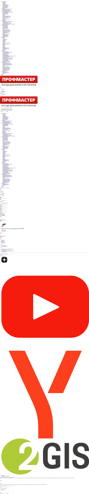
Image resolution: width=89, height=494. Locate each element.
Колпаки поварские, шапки (6, 72)
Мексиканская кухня (5, 27)
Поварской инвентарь (5, 6)
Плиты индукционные (5, 59)
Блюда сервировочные (5, 60)
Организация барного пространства (7, 23)
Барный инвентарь (3, 20)
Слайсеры (4, 42)
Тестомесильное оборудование (6, 154)
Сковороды (4, 3)
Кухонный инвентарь (3, 1)
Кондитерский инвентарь (6, 11)
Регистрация (4, 93)
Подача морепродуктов (5, 35)
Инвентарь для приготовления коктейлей (8, 21)
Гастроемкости (3, 8)
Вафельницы (4, 44)
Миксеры (4, 46)
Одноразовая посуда (3, 62)
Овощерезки (4, 47)
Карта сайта (2, 475)
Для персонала (3, 71)
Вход (5, 488)
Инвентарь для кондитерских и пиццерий (6, 122)
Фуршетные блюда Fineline (6, 68)
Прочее (4, 65)
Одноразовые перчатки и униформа (7, 63)
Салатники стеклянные (5, 28)
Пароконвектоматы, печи (6, 159)
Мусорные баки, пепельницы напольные (8, 58)
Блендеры (4, 149)
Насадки (4, 18)
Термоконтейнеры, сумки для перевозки (7, 57)
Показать (1, 212)
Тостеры (4, 49)
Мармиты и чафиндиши (5, 164)
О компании (2, 240)
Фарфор (4, 33)
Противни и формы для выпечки (7, 16)
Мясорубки (4, 40)
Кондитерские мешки (5, 17)
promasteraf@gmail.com (4, 251)
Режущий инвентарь (5, 7)
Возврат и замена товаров (4, 246)
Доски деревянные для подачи (6, 30)
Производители (3, 241)
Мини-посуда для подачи (6, 34)
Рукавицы (4, 19)
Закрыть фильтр (2, 213)
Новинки (2, 74)
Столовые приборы (5, 25)
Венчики (4, 15)
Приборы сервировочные (6, 55)
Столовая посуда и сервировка (5, 24)
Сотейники (4, 2)
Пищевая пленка (5, 70)
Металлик (3, 200)
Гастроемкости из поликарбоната (7, 10)
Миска (3, 193)
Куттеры (4, 45)
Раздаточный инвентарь (5, 5)
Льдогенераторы (5, 39)
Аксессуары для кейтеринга (6, 53)
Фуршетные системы (5, 169)
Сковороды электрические (6, 48)
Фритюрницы (4, 50)
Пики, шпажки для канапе (6, 174)
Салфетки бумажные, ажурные (6, 69)
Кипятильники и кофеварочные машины (7, 52)
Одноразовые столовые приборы (7, 67)
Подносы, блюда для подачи (6, 31)
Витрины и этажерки (5, 51)
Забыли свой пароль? (2, 489)
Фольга (4, 66)
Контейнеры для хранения (6, 9)
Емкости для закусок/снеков (6, 29)
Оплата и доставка (3, 91)
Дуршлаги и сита (5, 4)
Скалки (4, 14)
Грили (3, 38)
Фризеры (4, 43)
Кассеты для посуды (5, 54)
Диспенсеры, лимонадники (6, 56)
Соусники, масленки (5, 26)
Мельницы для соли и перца (6, 144)
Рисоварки (4, 41)
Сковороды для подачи (5, 36)
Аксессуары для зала (5, 22)
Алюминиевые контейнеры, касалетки (7, 64)
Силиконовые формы (5, 12)
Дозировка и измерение (5, 117)
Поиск (7, 111)
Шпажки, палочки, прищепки (6, 61)
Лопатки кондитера (5, 13)
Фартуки (4, 73)
